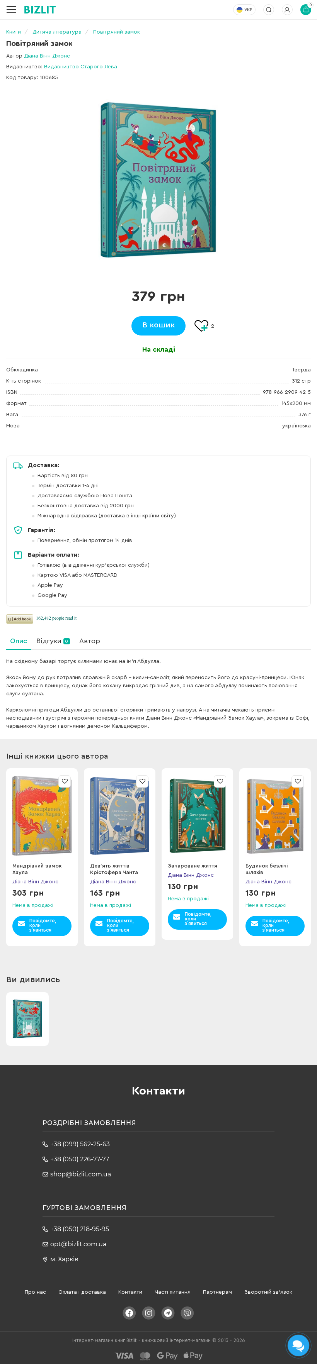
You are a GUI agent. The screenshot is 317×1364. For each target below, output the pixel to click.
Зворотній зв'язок (268, 1292)
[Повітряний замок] (158, 180)
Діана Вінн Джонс (47, 56)
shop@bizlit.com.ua (80, 1174)
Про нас (35, 1292)
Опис (18, 640)
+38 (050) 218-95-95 (79, 1229)
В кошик (158, 325)
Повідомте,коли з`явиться (42, 925)
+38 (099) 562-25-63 (80, 1144)
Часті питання (173, 1292)
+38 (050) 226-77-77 (79, 1159)
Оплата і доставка (82, 1292)
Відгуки (52, 640)
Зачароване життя (192, 866)
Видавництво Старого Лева (80, 66)
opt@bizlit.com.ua (78, 1244)
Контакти (130, 1292)
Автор (89, 640)
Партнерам (217, 1292)
